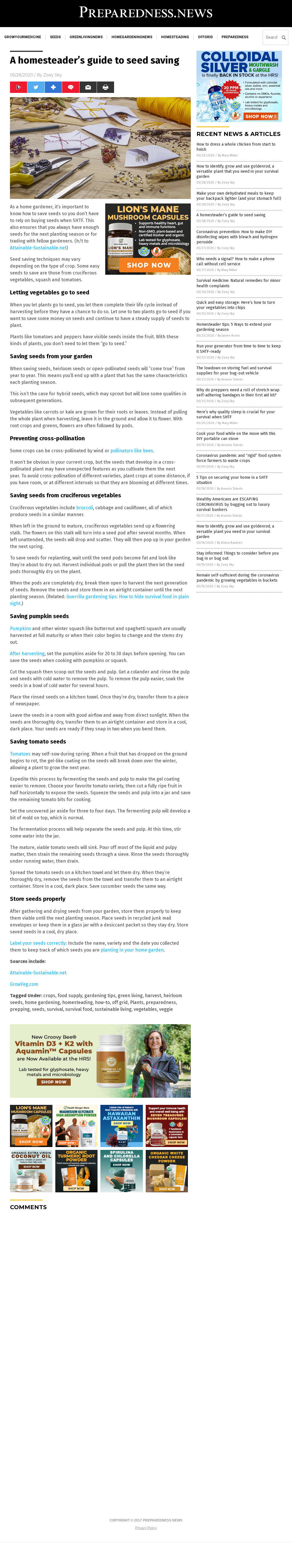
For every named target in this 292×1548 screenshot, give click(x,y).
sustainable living (113, 1009)
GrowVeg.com (24, 984)
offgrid (205, 37)
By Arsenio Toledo (230, 379)
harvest (153, 995)
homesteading (175, 37)
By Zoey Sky (226, 182)
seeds (55, 37)
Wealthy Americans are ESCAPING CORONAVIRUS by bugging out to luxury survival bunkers (233, 504)
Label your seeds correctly (38, 943)
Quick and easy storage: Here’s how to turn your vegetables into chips (235, 305)
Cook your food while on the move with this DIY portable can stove (235, 436)
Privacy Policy (146, 1528)
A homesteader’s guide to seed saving (230, 215)
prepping (20, 1009)
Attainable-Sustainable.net (38, 247)
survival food (78, 1009)
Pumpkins (20, 628)
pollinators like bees (131, 450)
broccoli (84, 507)
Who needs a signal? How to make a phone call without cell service (235, 261)
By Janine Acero (229, 335)
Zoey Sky (52, 75)
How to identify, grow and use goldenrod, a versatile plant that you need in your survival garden (237, 171)
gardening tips (99, 995)
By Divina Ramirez (229, 543)
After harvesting (27, 653)
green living (130, 995)
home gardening (42, 1002)
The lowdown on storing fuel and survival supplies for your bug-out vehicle (234, 371)
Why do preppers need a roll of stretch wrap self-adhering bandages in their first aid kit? (237, 393)
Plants (136, 1002)
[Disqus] (100, 1286)
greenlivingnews (86, 37)
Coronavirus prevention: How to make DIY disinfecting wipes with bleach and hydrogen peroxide (236, 237)
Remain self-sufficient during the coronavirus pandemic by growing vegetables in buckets (237, 578)
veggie (166, 1009)
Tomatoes (20, 754)
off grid (120, 1002)
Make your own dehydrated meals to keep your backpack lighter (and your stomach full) (238, 196)
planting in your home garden (132, 950)
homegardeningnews (131, 37)
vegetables (145, 1009)
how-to (102, 1002)
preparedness (235, 37)
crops (49, 995)
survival (55, 1009)
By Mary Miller (228, 155)
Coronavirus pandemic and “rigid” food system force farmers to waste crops (238, 458)
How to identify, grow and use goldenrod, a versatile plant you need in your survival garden (235, 531)
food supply (70, 995)
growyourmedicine (22, 37)
